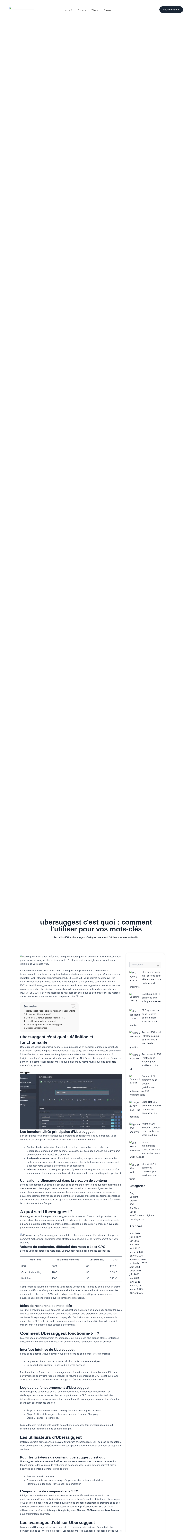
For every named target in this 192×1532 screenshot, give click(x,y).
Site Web (134, 1208)
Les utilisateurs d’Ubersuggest (41, 1021)
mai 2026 (134, 1244)
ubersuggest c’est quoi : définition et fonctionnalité (50, 1011)
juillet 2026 (135, 1237)
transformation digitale (141, 1215)
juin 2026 (134, 1240)
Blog (94, 10)
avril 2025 (134, 1281)
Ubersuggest (27, 1216)
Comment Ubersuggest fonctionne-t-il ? (45, 1017)
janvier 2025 (136, 1292)
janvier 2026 (136, 1255)
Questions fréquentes (36, 1028)
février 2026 (136, 1252)
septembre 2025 (138, 1263)
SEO (131, 1204)
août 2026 (135, 1233)
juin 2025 (134, 1274)
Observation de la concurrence (43, 1480)
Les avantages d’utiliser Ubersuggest (44, 1024)
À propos (82, 10)
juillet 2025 (135, 1270)
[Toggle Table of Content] (72, 1006)
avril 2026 (134, 1248)
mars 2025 (135, 1285)
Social (132, 1211)
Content (133, 1196)
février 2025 (136, 1289)
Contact (107, 10)
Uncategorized (137, 1219)
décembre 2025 (137, 1259)
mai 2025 (134, 1278)
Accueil (68, 10)
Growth (133, 1200)
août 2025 (135, 1267)
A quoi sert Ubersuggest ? (38, 1014)
